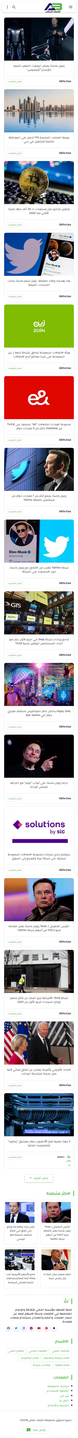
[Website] (46, 1328)
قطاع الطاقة (62, 1365)
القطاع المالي (16, 1351)
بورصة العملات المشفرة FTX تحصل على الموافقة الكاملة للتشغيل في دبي (39, 139)
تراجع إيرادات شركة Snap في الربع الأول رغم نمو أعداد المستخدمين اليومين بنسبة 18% (39, 641)
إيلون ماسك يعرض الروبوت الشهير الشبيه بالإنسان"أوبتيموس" (39, 67)
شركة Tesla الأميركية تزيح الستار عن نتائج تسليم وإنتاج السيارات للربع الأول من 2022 (39, 999)
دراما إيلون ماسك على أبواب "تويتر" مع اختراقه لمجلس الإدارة (39, 784)
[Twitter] (16, 1328)
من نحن (64, 1395)
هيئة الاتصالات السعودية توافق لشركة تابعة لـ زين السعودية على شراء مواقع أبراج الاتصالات (39, 354)
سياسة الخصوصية (58, 1386)
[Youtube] (39, 1328)
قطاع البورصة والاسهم (56, 1357)
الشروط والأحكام (58, 1405)
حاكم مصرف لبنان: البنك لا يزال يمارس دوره (57, 1276)
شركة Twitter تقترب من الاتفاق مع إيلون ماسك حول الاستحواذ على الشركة (39, 569)
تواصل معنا (36, 1430)
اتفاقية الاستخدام (58, 1390)
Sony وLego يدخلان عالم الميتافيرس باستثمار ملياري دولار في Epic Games (39, 713)
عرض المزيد (41, 1178)
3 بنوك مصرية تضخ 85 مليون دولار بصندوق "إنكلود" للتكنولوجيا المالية (39, 1143)
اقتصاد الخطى (36, 1420)
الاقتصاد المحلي (38, 1351)
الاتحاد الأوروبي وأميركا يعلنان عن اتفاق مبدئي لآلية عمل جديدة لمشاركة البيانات (39, 1071)
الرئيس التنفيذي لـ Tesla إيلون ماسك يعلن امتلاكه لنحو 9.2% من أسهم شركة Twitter (39, 928)
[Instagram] (24, 1328)
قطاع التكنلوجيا (15, 81)
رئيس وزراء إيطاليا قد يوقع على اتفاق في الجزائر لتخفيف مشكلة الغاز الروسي (21, 1232)
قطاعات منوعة (41, 1365)
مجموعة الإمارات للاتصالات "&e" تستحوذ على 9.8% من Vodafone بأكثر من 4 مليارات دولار (39, 426)
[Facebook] (9, 1328)
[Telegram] (31, 1328)
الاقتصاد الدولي (60, 1351)
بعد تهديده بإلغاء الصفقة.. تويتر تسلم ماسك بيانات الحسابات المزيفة (39, 282)
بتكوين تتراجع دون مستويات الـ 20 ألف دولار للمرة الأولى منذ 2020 (39, 211)
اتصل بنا (64, 1400)
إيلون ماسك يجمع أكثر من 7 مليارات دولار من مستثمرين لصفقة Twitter (39, 497)
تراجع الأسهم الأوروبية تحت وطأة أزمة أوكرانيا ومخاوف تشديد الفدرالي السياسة (20, 1278)
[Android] (54, 1328)
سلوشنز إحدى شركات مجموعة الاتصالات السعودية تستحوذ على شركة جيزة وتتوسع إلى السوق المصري (39, 858)
